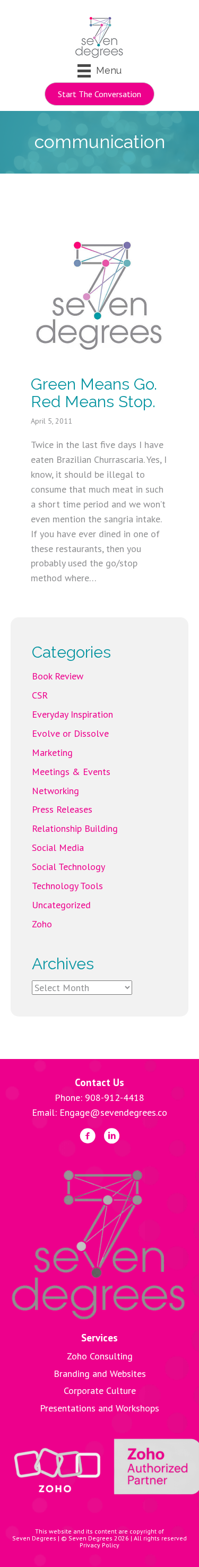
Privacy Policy (99, 1545)
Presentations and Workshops (99, 1408)
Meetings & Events (71, 771)
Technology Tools (67, 886)
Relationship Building (75, 828)
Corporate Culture (100, 1390)
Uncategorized (61, 905)
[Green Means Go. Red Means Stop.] (100, 294)
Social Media (58, 847)
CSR (40, 695)
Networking (55, 791)
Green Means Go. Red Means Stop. (94, 393)
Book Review (57, 676)
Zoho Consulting (100, 1356)
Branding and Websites (100, 1373)
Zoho (42, 924)
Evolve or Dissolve (70, 733)
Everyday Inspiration (72, 714)
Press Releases (62, 809)
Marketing (52, 752)
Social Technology (68, 866)
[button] (99, 94)
